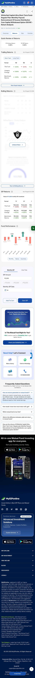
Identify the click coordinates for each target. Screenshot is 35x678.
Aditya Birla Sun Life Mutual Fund (11, 624)
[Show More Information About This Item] (15, 52)
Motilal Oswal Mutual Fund (23, 620)
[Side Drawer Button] (31, 2)
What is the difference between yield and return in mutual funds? (17, 418)
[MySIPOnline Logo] (8, 2)
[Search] (24, 2)
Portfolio (30, 33)
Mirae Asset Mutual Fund (8, 622)
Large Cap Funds (15, 642)
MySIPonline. (16, 651)
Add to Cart (10, 300)
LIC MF (3, 628)
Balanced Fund (14, 644)
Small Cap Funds (24, 644)
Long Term (16, 58)
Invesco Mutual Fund (25, 626)
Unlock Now (16, 145)
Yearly (17, 259)
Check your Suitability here (16, 342)
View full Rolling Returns (16, 186)
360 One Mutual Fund (19, 618)
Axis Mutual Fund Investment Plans (11, 629)
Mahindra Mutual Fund (8, 620)
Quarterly (23, 259)
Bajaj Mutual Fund (6, 618)
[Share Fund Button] (32, 11)
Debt (2, 28)
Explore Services (11, 532)
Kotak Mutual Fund (6, 635)
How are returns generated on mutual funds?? (16, 392)
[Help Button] (31, 669)
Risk (22, 33)
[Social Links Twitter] (12, 509)
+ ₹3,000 (16, 283)
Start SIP (25, 300)
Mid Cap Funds (5, 646)
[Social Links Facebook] (2, 509)
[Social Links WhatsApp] (26, 509)
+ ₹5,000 (25, 283)
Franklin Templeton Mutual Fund (10, 631)
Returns (14, 33)
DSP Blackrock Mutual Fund (15, 628)
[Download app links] (10, 450)
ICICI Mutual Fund (20, 617)
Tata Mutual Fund (23, 633)
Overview (6, 33)
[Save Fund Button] (27, 11)
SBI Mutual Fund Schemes (21, 635)
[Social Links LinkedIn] (7, 509)
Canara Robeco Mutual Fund (9, 626)
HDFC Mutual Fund (22, 622)
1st (7, 290)
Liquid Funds (5, 644)
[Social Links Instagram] (21, 509)
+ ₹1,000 (7, 283)
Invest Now (17, 673)
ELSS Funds (24, 642)
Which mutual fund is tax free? (12, 412)
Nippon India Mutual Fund (8, 637)
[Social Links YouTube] (16, 509)
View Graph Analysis (16, 85)
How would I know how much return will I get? (16, 406)
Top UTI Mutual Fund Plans (9, 633)
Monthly (11, 259)
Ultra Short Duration (10, 28)
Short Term (8, 58)
